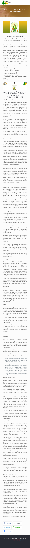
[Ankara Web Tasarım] (18, 540)
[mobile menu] (27, 2)
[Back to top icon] (26, 544)
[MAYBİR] (7, 2)
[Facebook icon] (15, 542)
